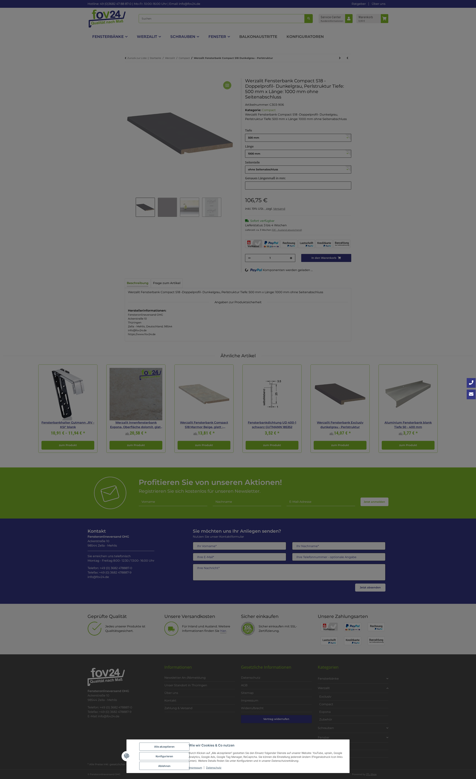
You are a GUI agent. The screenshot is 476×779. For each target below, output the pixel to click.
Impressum (195, 767)
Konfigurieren (164, 756)
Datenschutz (213, 767)
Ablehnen (164, 765)
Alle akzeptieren (164, 746)
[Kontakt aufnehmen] (471, 394)
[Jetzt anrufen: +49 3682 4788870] (471, 383)
